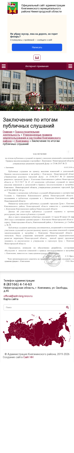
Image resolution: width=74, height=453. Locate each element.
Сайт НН (28, 357)
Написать (37, 47)
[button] (31, 108)
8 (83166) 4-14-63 (18, 284)
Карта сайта (11, 299)
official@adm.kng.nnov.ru (18, 296)
